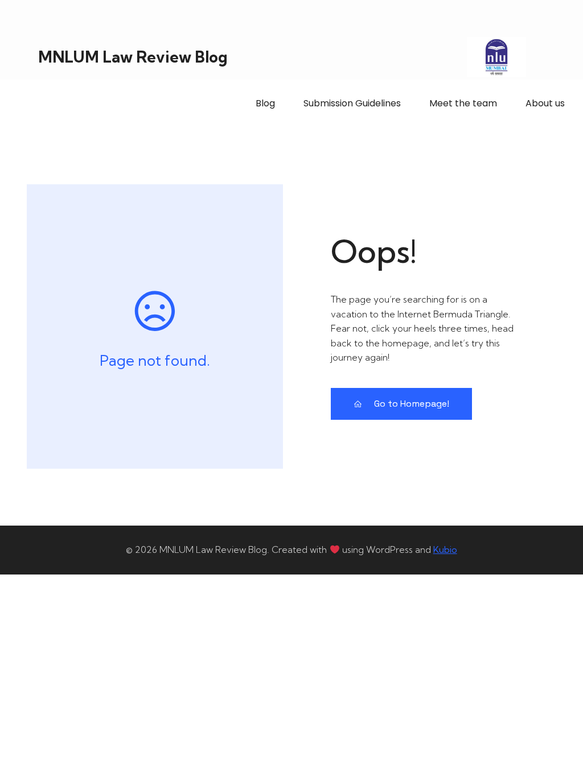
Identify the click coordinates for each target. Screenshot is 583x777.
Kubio (445, 549)
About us (545, 103)
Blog (265, 103)
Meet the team (463, 103)
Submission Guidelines (352, 103)
